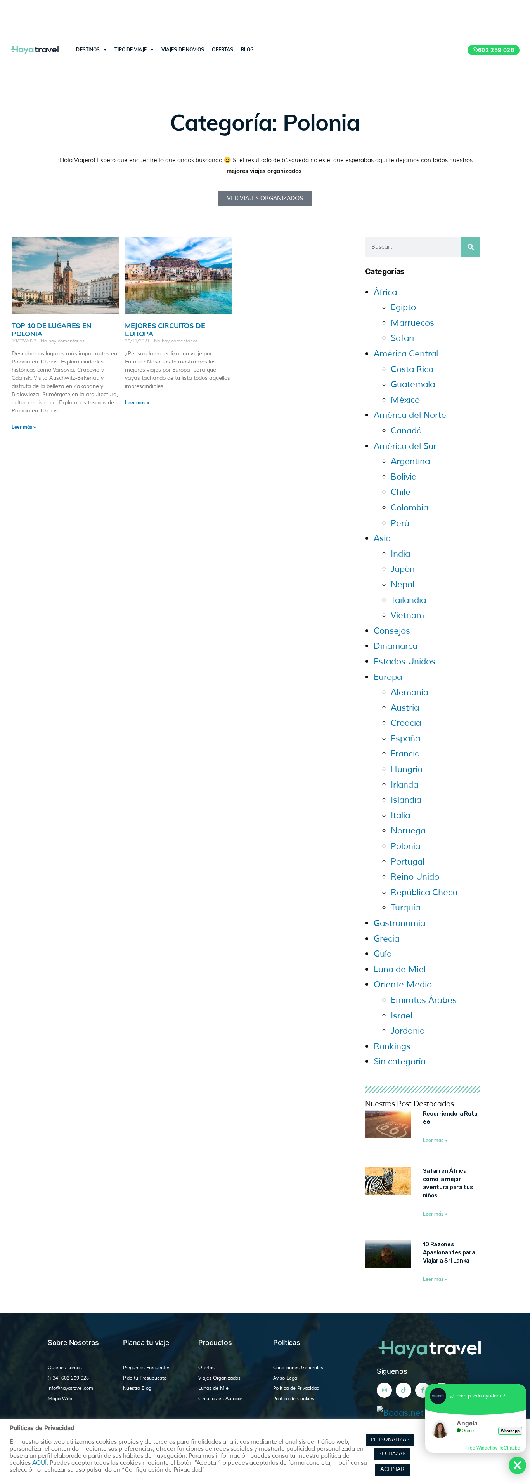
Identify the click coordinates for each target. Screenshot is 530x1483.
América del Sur (405, 446)
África (385, 292)
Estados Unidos (404, 661)
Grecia (386, 938)
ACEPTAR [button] (392, 1469)
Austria (405, 707)
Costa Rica (412, 369)
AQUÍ (39, 1462)
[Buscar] (470, 247)
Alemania (409, 692)
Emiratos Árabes (424, 1000)
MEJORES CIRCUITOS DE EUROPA (165, 330)
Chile (400, 492)
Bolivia (404, 477)
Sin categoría (400, 1061)
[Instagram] (384, 1390)
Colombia (409, 507)
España (405, 738)
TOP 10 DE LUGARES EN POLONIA (52, 330)
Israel (401, 1015)
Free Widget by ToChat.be (493, 1448)
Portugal (407, 861)
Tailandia (408, 600)
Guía (383, 953)
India (400, 553)
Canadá (406, 430)
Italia (400, 815)
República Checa (424, 892)
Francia (405, 753)
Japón (403, 569)
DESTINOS (88, 49)
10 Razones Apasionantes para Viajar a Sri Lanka (449, 1252)
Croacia (406, 723)
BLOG (247, 49)
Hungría (407, 769)
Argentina (410, 461)
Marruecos (412, 323)
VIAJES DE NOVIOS (182, 49)
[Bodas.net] (400, 1413)
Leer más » (24, 427)
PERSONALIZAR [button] (390, 1439)
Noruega (408, 830)
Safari (402, 338)
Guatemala (413, 384)
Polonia (405, 846)
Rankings (392, 1046)
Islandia (406, 800)
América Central (406, 353)
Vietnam (407, 615)
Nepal (402, 584)
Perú (400, 523)
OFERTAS (222, 49)
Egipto (403, 307)
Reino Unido (415, 877)
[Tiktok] (403, 1390)
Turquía (405, 907)
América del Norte (410, 415)
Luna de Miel (400, 969)
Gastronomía (399, 923)
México (405, 400)
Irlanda (404, 784)
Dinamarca (395, 646)
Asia (382, 538)
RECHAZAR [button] (392, 1453)
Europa (388, 677)
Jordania (408, 1030)
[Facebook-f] (422, 1390)
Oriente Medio (403, 984)
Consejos (392, 630)
